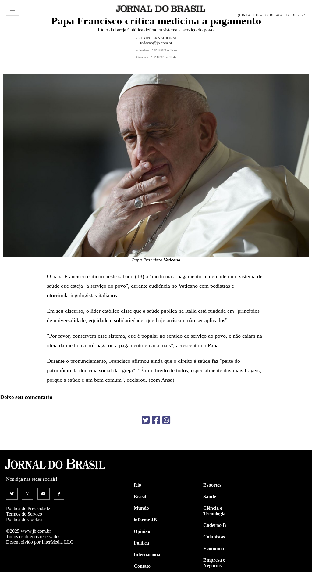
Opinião (142, 531)
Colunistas (214, 536)
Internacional (147, 554)
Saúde (209, 496)
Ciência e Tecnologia (214, 510)
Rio (137, 484)
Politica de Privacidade (28, 508)
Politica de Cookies (24, 519)
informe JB (145, 519)
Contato (142, 566)
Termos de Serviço (24, 513)
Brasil (140, 496)
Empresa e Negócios (214, 562)
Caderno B (214, 525)
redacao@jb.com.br (156, 43)
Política (141, 542)
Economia (213, 548)
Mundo (141, 508)
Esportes (212, 484)
